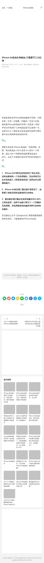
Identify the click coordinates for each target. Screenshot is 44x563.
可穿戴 (9, 7)
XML (39, 558)
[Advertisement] (22, 32)
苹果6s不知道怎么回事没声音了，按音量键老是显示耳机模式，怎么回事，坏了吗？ (21, 441)
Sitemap (35, 558)
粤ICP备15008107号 (25, 560)
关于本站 (16, 558)
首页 (3, 7)
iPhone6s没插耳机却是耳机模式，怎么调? (34, 395)
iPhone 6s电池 (21, 308)
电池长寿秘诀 (34, 308)
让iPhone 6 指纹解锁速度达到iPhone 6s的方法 (9, 502)
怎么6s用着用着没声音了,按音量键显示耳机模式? (9, 438)
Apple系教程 (28, 64)
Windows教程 (28, 7)
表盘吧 (22, 2)
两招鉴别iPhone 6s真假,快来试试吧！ (34, 484)
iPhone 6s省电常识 (9, 462)
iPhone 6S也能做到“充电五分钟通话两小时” (22, 484)
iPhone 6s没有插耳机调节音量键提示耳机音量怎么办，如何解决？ (34, 440)
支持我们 (15, 560)
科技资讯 (17, 7)
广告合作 (29, 558)
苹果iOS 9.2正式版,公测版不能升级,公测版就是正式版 (32, 323)
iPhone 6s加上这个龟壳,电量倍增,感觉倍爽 (34, 463)
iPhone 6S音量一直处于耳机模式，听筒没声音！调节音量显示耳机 (9, 397)
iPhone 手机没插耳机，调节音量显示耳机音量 (34, 418)
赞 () (22, 287)
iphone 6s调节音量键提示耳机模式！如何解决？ (21, 418)
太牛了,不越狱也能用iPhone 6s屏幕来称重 (11, 322)
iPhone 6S (9, 308)
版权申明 (22, 558)
